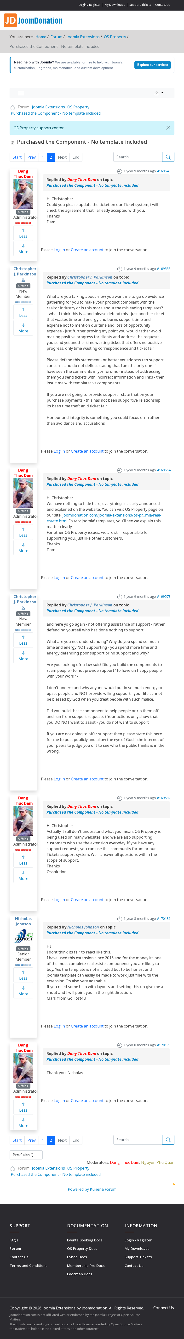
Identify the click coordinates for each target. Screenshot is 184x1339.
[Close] (168, 128)
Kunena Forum (103, 1189)
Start (17, 157)
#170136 (164, 918)
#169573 (164, 596)
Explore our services (152, 65)
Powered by (78, 1189)
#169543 (164, 171)
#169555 (164, 268)
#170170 (164, 1045)
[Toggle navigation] (21, 93)
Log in (59, 249)
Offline (23, 212)
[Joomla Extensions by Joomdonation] (33, 19)
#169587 (164, 798)
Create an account (87, 249)
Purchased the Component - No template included (92, 185)
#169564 (164, 470)
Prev (32, 157)
